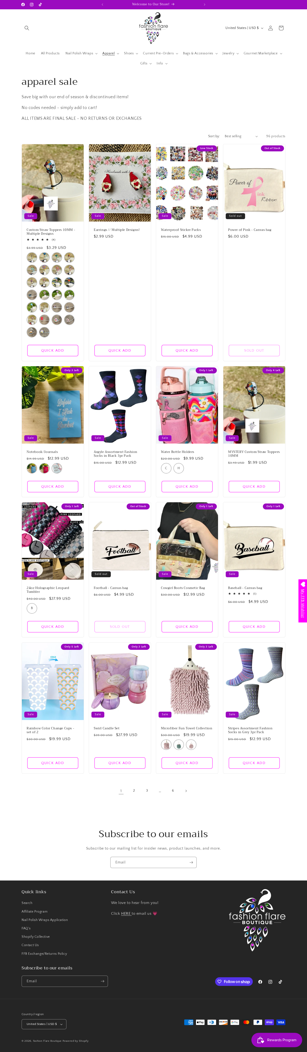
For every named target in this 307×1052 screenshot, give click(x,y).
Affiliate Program (34, 912)
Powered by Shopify (76, 1041)
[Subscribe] (191, 862)
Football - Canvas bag (111, 588)
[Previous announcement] (102, 4)
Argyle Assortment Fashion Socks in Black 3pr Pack (115, 454)
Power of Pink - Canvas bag (250, 230)
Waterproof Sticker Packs (181, 230)
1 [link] (121, 791)
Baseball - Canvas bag (245, 588)
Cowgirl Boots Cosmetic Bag (183, 588)
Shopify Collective (36, 937)
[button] (27, 28)
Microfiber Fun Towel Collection (187, 728)
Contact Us (30, 945)
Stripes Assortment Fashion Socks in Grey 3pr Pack (250, 730)
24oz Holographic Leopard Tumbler (48, 590)
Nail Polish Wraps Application (45, 920)
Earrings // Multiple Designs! (117, 230)
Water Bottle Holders (177, 452)
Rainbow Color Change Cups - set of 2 (50, 730)
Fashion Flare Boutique (47, 1041)
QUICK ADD (52, 350)
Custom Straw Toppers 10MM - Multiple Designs (51, 232)
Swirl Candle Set (107, 728)
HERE (126, 913)
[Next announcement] (204, 4)
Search (27, 903)
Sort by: (214, 136)
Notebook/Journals (42, 452)
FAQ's (26, 928)
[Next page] (186, 791)
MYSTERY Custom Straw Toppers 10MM (254, 454)
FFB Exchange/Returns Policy (44, 954)
